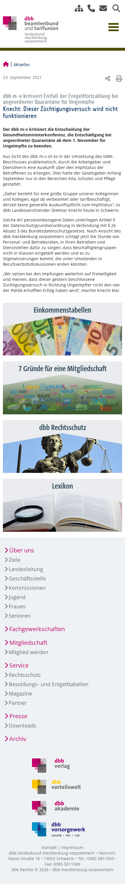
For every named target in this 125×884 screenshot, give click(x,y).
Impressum (72, 847)
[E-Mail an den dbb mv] (101, 8)
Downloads (22, 725)
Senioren (20, 615)
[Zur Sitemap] (76, 8)
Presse (18, 716)
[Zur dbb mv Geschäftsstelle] (89, 8)
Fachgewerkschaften (37, 629)
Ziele (14, 559)
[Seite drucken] (118, 78)
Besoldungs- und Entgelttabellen (48, 684)
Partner (18, 702)
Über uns (21, 550)
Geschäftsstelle (27, 578)
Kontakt (49, 847)
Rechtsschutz (25, 674)
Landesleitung (26, 569)
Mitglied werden (28, 652)
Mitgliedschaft (28, 643)
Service (18, 665)
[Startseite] (6, 64)
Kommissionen (27, 587)
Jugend (17, 597)
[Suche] (114, 8)
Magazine (20, 693)
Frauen (17, 606)
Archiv (17, 739)
